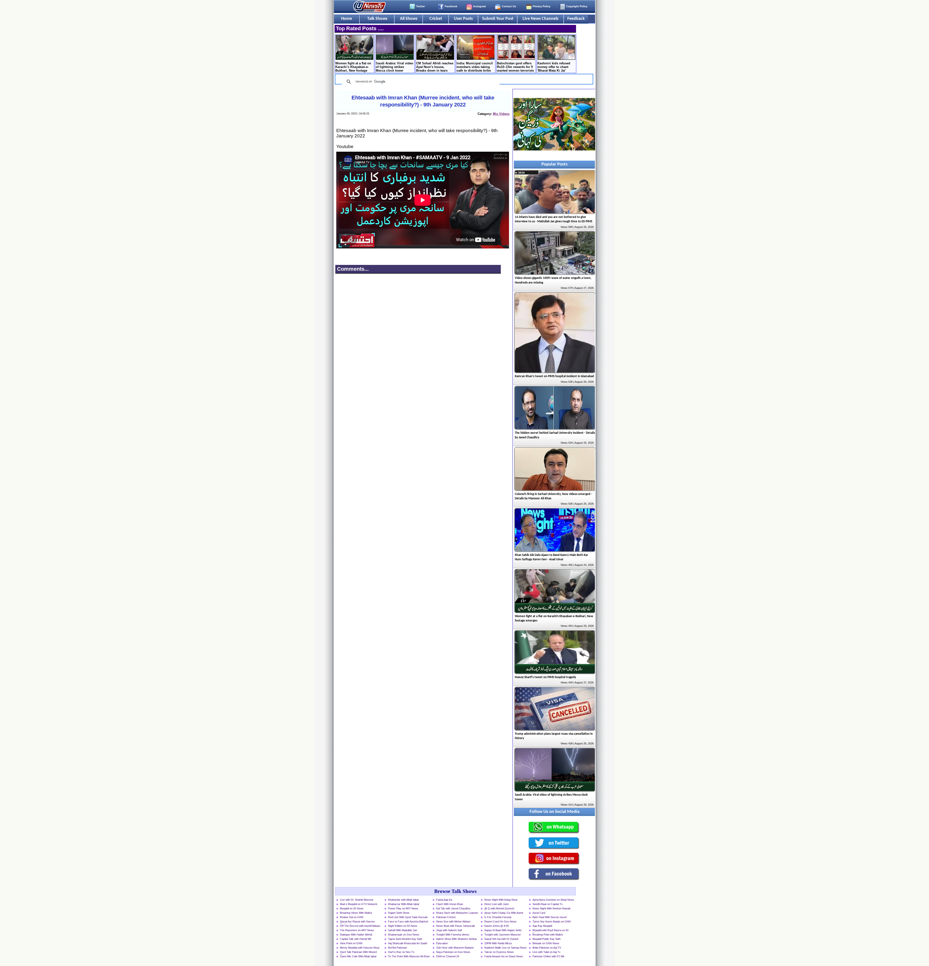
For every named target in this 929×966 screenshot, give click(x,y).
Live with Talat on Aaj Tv (546, 952)
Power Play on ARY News (403, 908)
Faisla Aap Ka (444, 899)
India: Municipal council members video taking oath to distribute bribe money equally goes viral (475, 67)
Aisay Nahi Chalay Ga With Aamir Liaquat (503, 913)
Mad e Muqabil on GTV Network (358, 904)
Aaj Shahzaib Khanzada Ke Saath (407, 943)
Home (346, 19)
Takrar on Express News (499, 952)
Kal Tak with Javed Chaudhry (453, 908)
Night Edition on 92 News (402, 925)
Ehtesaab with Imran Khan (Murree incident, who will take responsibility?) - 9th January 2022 (423, 101)
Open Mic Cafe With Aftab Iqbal (358, 956)
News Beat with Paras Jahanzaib (455, 925)
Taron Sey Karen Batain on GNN (551, 921)
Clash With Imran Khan (449, 904)
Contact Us (509, 6)
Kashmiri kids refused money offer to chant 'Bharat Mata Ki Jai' (553, 66)
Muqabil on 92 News (352, 908)
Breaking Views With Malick (356, 912)
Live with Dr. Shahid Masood (356, 899)
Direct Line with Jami (496, 904)
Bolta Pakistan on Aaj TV (546, 947)
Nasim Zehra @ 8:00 (496, 925)
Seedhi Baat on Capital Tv (547, 904)
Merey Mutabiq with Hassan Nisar (360, 947)
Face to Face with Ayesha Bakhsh (408, 921)
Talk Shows (377, 19)
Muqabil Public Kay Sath (546, 938)
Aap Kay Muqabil (542, 925)
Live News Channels (540, 19)
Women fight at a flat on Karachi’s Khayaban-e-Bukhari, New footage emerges (353, 67)
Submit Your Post (497, 19)
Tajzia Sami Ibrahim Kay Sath (405, 938)
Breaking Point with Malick (547, 934)
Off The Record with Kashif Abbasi (360, 925)
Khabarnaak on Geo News (403, 934)
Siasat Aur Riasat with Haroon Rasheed (357, 922)
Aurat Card (538, 912)
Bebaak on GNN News (545, 943)
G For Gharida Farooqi (497, 917)
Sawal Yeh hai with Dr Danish (501, 938)
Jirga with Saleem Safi (449, 930)
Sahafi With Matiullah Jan (402, 930)
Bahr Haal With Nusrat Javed (549, 917)
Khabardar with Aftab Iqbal (403, 899)
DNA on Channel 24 (447, 956)
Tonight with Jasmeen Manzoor (502, 934)
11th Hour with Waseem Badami (454, 947)
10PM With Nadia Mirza (498, 943)
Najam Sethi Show (398, 912)
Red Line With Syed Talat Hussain (408, 917)
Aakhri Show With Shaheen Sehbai (456, 938)
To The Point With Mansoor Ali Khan (409, 956)
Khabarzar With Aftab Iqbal (403, 904)
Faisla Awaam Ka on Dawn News (503, 956)
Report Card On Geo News (500, 921)
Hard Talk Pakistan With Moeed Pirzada (358, 952)
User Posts (463, 19)
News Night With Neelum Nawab (551, 908)
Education (442, 943)
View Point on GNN (351, 943)
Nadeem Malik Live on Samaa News (505, 947)
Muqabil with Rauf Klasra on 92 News (550, 931)
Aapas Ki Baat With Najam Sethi (502, 930)
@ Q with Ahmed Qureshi (499, 908)
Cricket (435, 19)
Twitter (420, 6)
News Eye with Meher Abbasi (453, 921)
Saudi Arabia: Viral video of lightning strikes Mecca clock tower (394, 66)
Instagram (479, 6)
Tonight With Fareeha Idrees (452, 934)
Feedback (576, 19)
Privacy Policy (541, 6)
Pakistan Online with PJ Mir (548, 956)
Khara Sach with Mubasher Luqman (457, 912)
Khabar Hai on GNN (351, 917)
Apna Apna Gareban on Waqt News (553, 899)
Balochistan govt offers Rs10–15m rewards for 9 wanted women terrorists (515, 66)
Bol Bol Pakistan (397, 947)
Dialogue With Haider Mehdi (356, 934)
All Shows (408, 19)
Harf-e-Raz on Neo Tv (401, 952)
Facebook (451, 6)
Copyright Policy (576, 6)
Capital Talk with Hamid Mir (355, 938)
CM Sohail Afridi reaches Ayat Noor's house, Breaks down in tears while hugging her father (434, 67)
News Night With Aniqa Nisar (501, 899)
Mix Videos (501, 114)
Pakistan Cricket (446, 917)
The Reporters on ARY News (357, 930)
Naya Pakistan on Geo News (453, 952)
